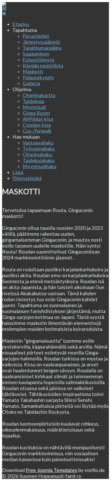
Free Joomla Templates (51, 470)
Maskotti (33, 71)
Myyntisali (34, 107)
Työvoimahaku (39, 148)
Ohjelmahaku (37, 154)
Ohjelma (21, 89)
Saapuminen (36, 54)
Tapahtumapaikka (42, 48)
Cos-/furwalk (37, 131)
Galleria (31, 83)
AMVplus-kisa (38, 119)
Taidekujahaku (38, 160)
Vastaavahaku (38, 143)
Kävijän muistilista (43, 66)
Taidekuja (33, 101)
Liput (18, 172)
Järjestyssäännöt (41, 42)
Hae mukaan (26, 137)
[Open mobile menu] (4, 8)
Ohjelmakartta (39, 95)
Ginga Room (36, 113)
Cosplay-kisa (37, 125)
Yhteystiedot (27, 178)
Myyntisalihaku (39, 166)
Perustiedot (36, 36)
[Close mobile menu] (4, 13)
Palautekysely (38, 77)
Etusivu (20, 24)
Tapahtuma (24, 30)
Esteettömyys (38, 60)
